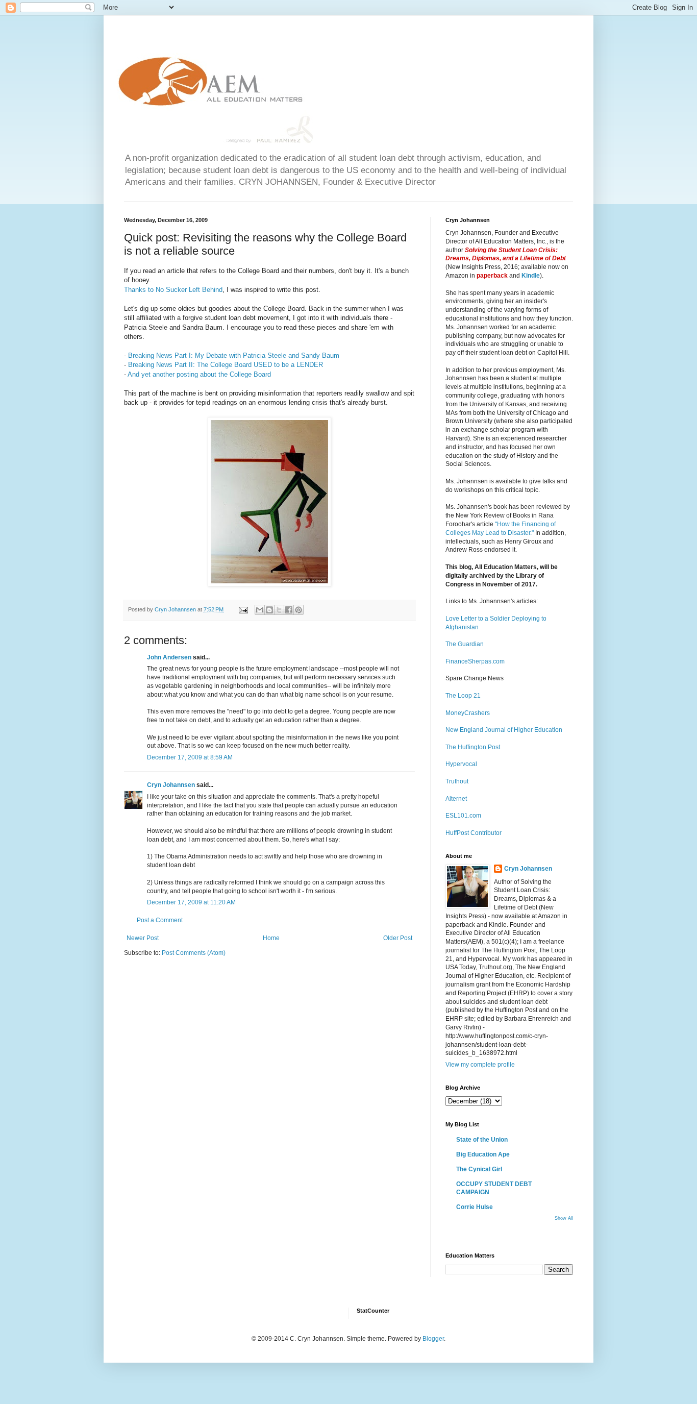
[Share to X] (279, 610)
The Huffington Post (472, 747)
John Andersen (169, 657)
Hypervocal (461, 764)
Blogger (433, 1338)
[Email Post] (243, 609)
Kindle (530, 275)
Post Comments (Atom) (194, 952)
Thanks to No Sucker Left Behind (173, 289)
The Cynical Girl (479, 1169)
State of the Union (482, 1139)
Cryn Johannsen (171, 785)
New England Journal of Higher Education (503, 729)
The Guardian (464, 644)
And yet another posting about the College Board (199, 374)
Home (271, 938)
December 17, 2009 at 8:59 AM (190, 757)
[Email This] (260, 610)
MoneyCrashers (467, 713)
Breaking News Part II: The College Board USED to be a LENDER (225, 364)
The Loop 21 (463, 695)
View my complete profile (480, 1064)
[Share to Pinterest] (298, 610)
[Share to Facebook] (289, 610)
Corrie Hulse (474, 1207)
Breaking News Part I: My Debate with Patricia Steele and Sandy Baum (233, 355)
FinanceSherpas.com (475, 661)
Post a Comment (160, 920)
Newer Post (143, 938)
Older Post (397, 938)
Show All (564, 1218)
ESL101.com (463, 815)
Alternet (456, 798)
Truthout (456, 781)
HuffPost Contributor (473, 832)
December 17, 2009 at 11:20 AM (191, 902)
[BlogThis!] (269, 610)
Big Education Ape (483, 1154)
